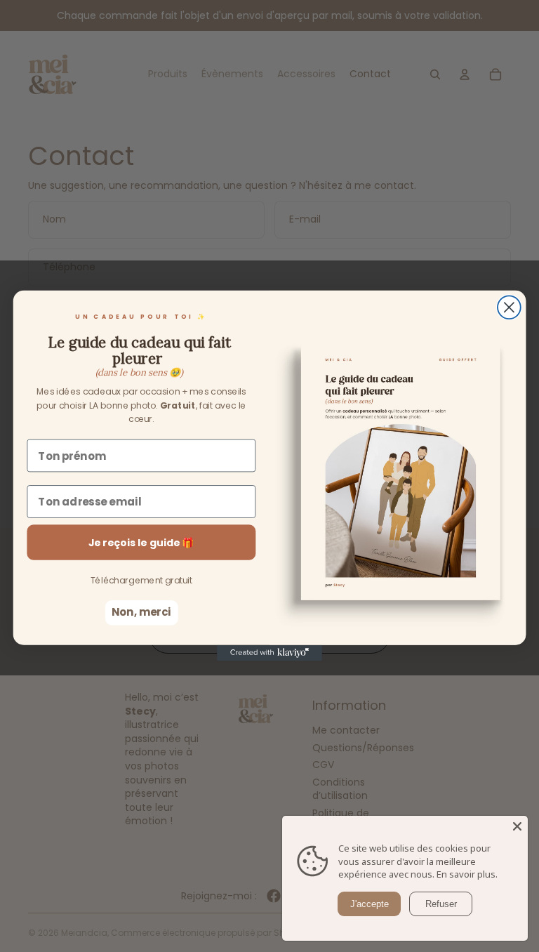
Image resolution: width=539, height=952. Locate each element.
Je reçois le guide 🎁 (141, 543)
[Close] (517, 826)
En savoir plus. (467, 874)
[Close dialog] (509, 307)
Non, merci (141, 613)
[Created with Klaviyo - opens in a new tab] (269, 653)
